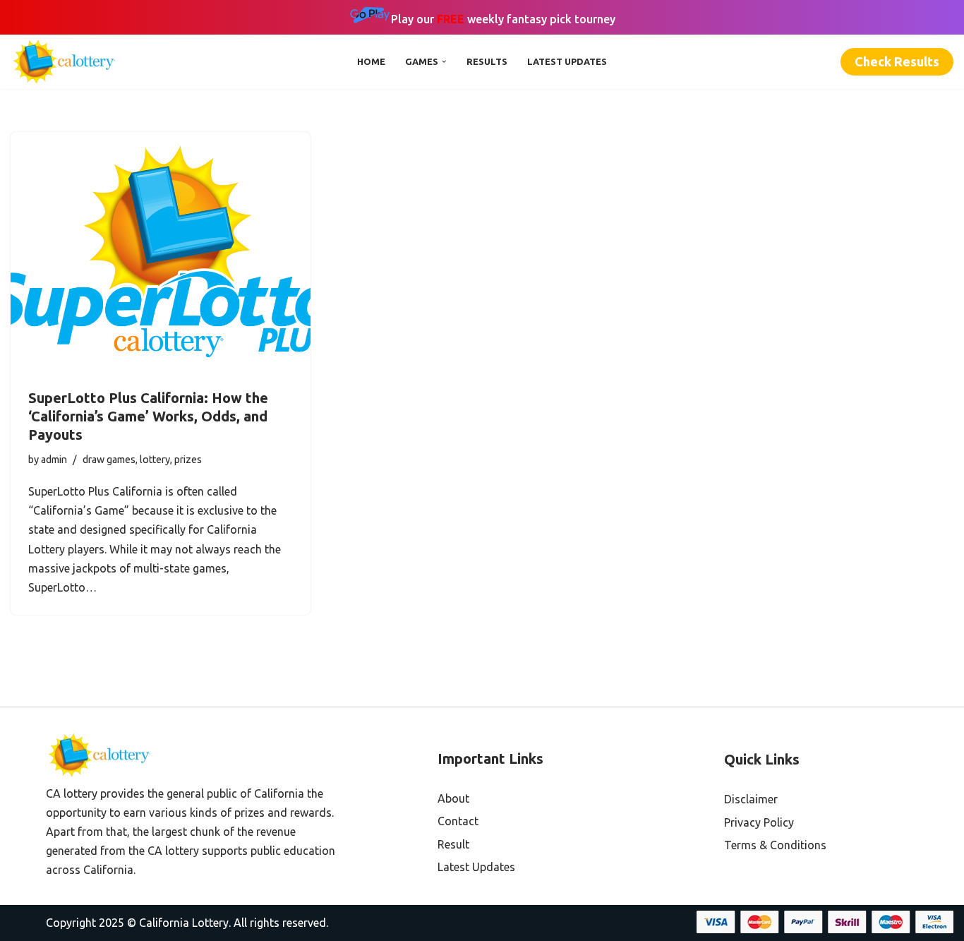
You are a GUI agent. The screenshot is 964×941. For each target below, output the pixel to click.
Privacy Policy (759, 822)
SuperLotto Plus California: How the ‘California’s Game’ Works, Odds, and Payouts (148, 416)
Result (453, 844)
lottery (155, 459)
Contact (458, 821)
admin (54, 459)
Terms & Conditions (775, 845)
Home (371, 61)
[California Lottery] (67, 61)
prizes (188, 459)
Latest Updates (567, 61)
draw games (109, 459)
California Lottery (184, 922)
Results (486, 61)
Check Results (897, 61)
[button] (444, 61)
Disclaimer (751, 799)
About (453, 798)
